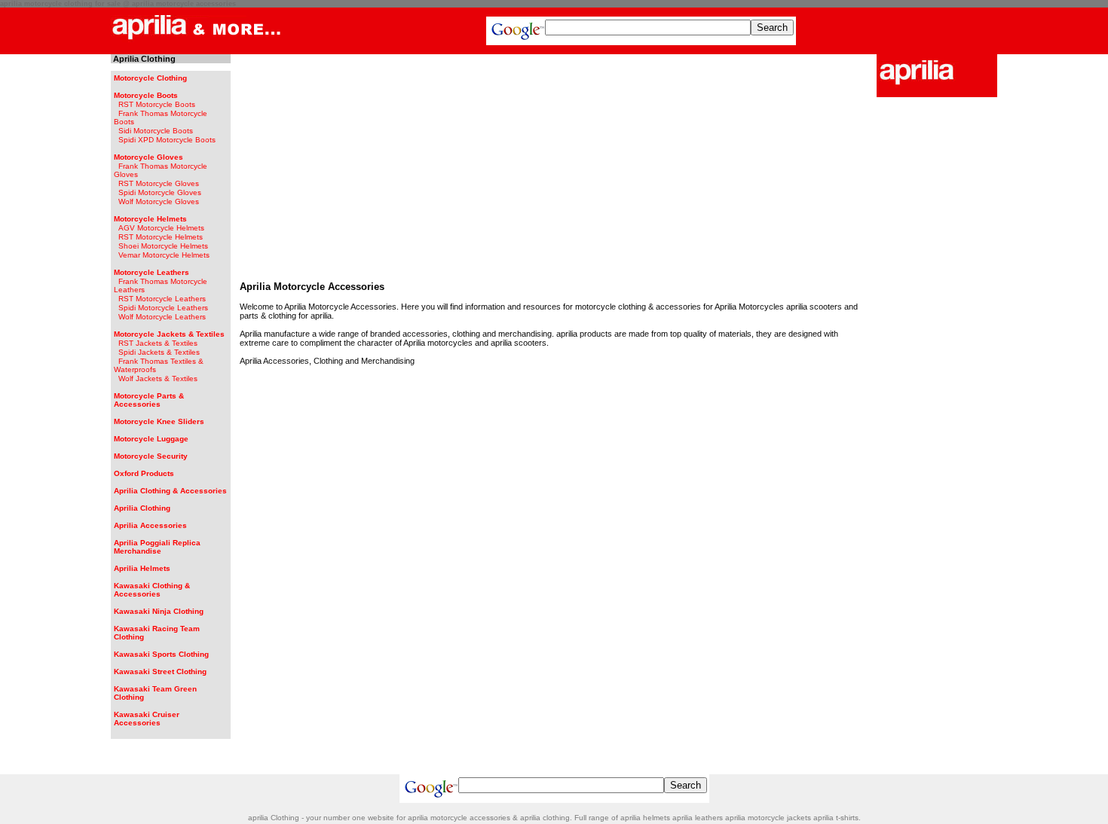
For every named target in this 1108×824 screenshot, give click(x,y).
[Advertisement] (554, 164)
